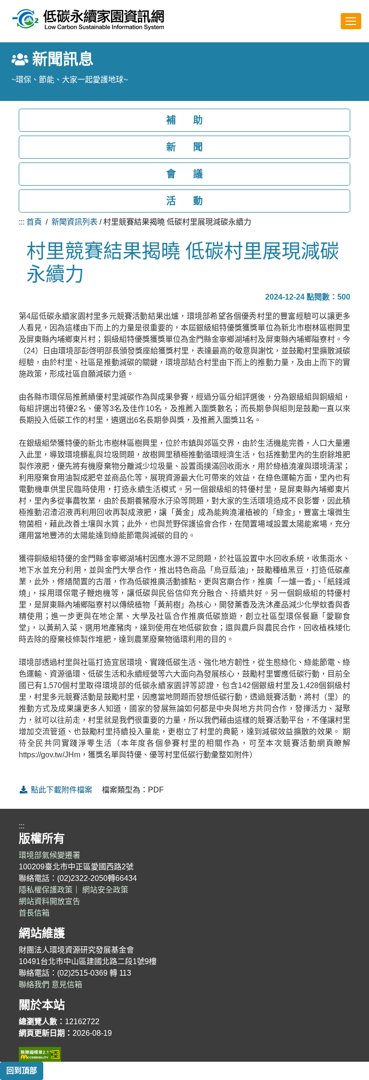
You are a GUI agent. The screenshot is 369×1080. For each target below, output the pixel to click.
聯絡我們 (34, 984)
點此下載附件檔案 (61, 790)
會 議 (184, 174)
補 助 (184, 120)
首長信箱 (34, 913)
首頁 (34, 222)
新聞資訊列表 (74, 222)
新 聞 (184, 147)
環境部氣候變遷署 (49, 855)
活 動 (184, 201)
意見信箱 (66, 984)
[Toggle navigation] (351, 21)
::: (22, 222)
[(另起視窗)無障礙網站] (40, 1054)
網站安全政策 (105, 890)
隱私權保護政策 (46, 890)
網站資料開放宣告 (49, 901)
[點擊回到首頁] (88, 19)
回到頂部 (21, 1071)
